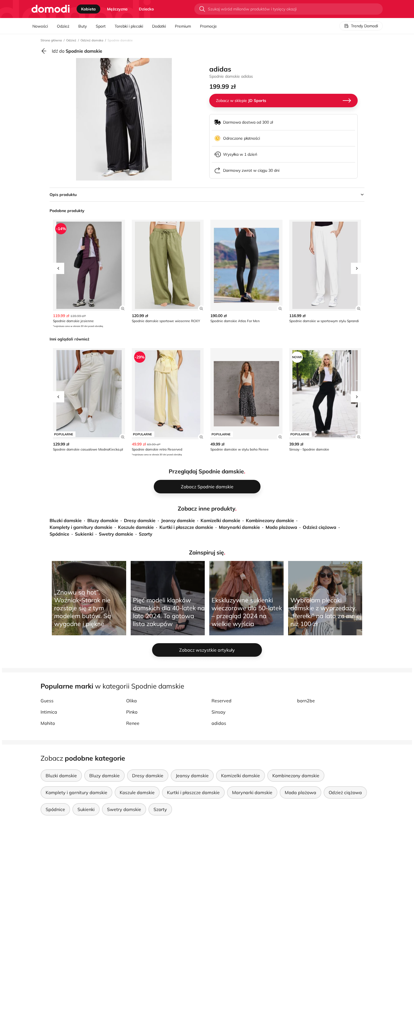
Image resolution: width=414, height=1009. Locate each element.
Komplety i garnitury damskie (81, 527)
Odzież (63, 26)
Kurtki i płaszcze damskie (186, 527)
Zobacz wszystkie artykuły (207, 650)
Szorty (145, 534)
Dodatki (159, 26)
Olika (131, 700)
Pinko (131, 712)
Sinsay (219, 712)
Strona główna (51, 40)
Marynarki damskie (239, 527)
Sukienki (84, 534)
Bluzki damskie (66, 520)
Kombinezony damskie (270, 520)
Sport (101, 26)
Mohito (48, 723)
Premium (183, 26)
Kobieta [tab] (88, 9)
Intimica (49, 712)
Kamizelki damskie (220, 520)
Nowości (40, 26)
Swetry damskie (116, 534)
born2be (306, 700)
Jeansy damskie (178, 520)
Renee (132, 723)
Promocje (208, 26)
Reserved (222, 700)
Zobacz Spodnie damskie (207, 486)
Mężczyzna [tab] (117, 9)
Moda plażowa (281, 527)
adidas (219, 723)
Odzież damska (92, 40)
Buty (82, 26)
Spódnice (59, 534)
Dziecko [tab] (146, 9)
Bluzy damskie (102, 520)
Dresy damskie (139, 520)
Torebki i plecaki (129, 26)
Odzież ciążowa (319, 527)
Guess (47, 700)
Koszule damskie (136, 527)
